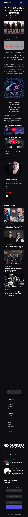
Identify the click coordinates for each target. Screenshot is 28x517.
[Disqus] (14, 301)
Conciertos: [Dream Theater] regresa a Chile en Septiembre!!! (13, 270)
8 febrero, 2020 (19, 38)
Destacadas (10, 406)
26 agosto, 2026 (15, 469)
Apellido (14, 500)
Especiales (10, 415)
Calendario (10, 402)
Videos (9, 429)
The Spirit (12, 115)
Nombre (14, 494)
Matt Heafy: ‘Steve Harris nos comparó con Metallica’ (13, 227)
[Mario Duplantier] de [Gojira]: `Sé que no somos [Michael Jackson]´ (13, 293)
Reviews (9, 424)
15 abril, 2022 (8, 266)
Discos (9, 409)
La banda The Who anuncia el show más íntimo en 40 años (14, 247)
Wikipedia (10, 431)
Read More (8, 192)
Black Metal (8, 151)
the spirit (8, 153)
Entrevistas (10, 413)
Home (7, 15)
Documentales (11, 411)
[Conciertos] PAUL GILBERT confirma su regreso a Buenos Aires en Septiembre (18, 473)
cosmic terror (18, 151)
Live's (9, 420)
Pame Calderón (7, 39)
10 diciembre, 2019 (9, 244)
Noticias (13, 38)
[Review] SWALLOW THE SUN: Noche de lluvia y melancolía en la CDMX (18, 463)
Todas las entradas (14, 16)
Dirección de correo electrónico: (14, 488)
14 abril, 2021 (7, 289)
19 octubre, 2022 (8, 224)
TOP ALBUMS (11, 427)
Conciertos (10, 404)
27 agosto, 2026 (15, 459)
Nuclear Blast (7, 122)
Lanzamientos (7, 38)
